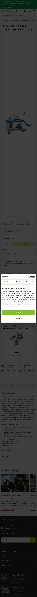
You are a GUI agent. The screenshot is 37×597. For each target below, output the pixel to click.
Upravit (17, 318)
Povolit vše (18, 312)
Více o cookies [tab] (30, 282)
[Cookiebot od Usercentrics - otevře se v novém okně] (27, 277)
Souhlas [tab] (6, 282)
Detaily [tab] (18, 282)
